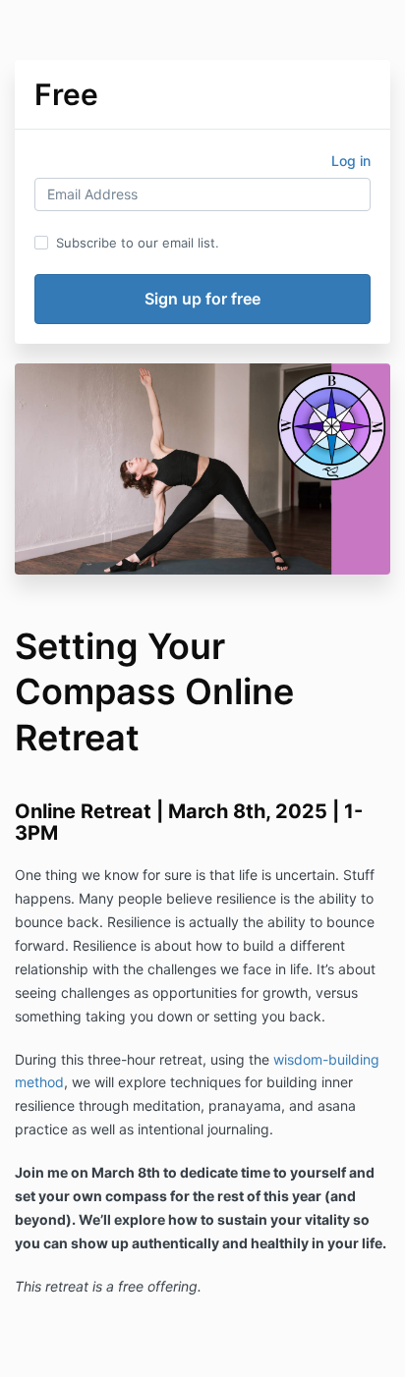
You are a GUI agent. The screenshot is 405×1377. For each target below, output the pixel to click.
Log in (351, 160)
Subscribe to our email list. (137, 242)
